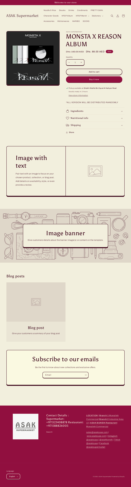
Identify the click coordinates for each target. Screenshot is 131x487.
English (12, 476)
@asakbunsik (106, 440)
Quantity (69, 57)
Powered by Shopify (118, 476)
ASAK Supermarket (105, 476)
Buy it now (94, 79)
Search (49, 432)
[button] (82, 16)
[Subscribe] (85, 375)
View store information (78, 95)
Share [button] (71, 132)
